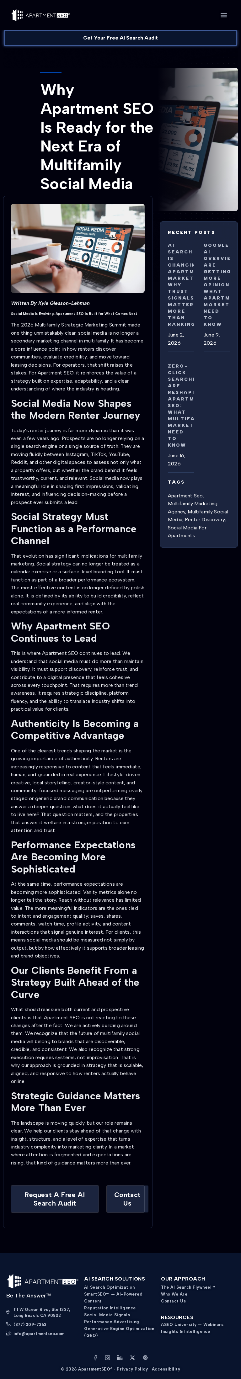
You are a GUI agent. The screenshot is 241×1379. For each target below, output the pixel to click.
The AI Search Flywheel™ (188, 1287)
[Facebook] (95, 1358)
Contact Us (173, 1301)
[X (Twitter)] (132, 1358)
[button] (224, 15)
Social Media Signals (107, 1315)
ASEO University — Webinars (192, 1324)
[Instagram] (107, 1358)
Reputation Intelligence (110, 1308)
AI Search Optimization (109, 1287)
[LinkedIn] (120, 1358)
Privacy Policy (132, 1369)
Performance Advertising (111, 1321)
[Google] (145, 1358)
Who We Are (174, 1294)
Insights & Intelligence (185, 1331)
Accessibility (166, 1369)
